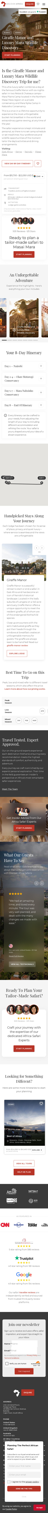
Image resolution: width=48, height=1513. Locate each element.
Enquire (30, 4)
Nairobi (28, 152)
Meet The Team (10, 789)
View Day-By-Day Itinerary (17, 163)
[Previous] (36, 548)
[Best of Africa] (24, 1123)
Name (8, 1344)
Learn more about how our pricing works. (24, 689)
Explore (36, 1150)
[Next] (42, 548)
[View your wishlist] (38, 4)
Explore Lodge (17, 653)
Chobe (20, 1140)
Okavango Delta (30, 1140)
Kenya (19, 152)
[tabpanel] (24, 317)
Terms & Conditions (11, 1358)
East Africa (7, 152)
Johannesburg (20, 1142)
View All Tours (24, 1163)
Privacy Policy (32, 1355)
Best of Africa (14, 1136)
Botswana (13, 1140)
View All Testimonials (22, 964)
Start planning (12, 55)
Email (7, 1350)
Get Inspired (24, 1371)
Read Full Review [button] (16, 956)
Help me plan (24, 1172)
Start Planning (24, 1048)
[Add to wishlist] (38, 163)
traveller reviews (27, 1292)
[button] (41, 482)
